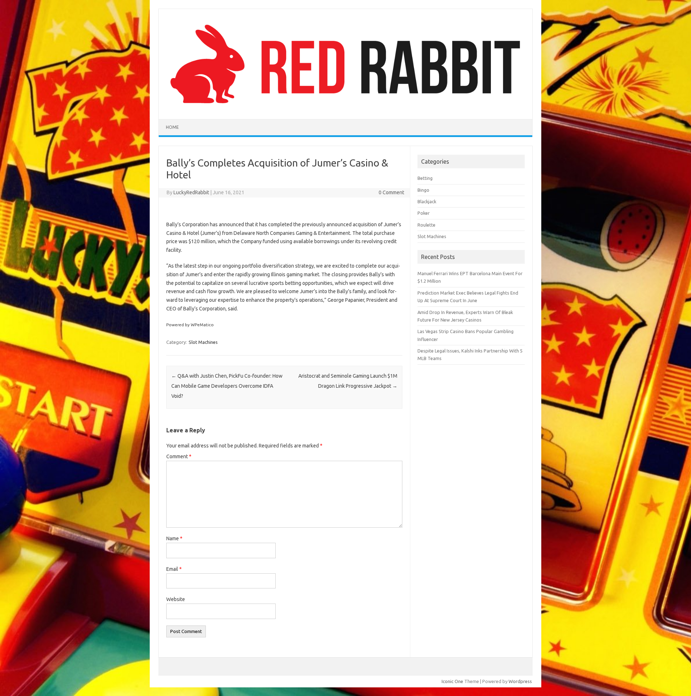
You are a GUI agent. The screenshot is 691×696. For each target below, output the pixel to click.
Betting (425, 178)
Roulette (426, 224)
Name (174, 538)
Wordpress (520, 681)
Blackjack (426, 201)
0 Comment (391, 192)
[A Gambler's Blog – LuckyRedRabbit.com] (345, 107)
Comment (178, 456)
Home (172, 127)
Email (174, 569)
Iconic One (452, 681)
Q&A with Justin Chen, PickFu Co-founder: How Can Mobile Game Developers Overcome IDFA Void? (227, 386)
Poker (423, 212)
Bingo (423, 189)
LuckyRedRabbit (191, 192)
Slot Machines (203, 342)
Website (175, 599)
